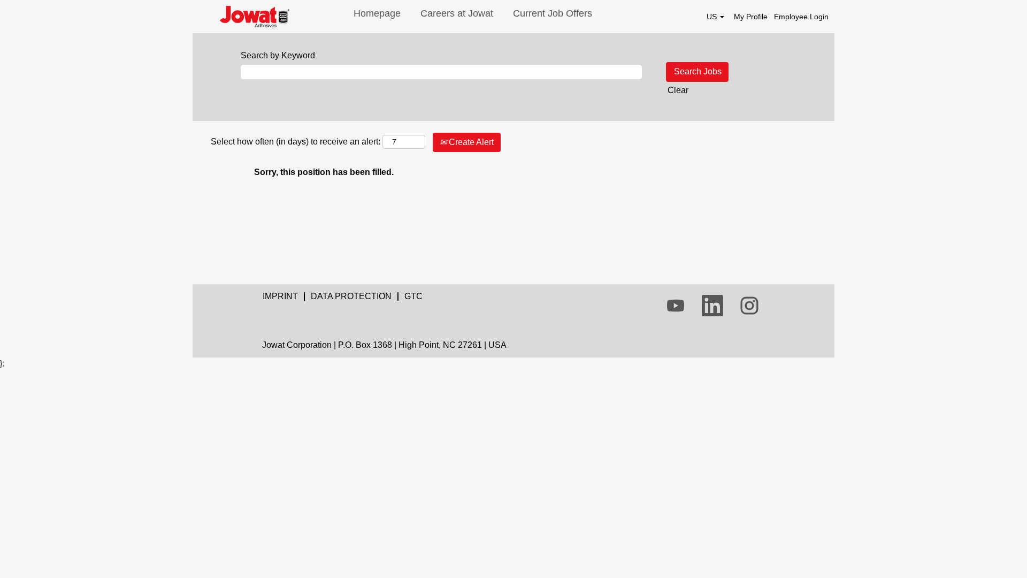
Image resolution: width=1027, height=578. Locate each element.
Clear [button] (678, 90)
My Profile (751, 16)
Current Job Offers (552, 13)
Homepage (377, 13)
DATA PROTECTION (351, 296)
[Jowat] (254, 16)
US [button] (713, 16)
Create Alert (470, 142)
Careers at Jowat (456, 13)
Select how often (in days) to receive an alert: (295, 141)
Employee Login (801, 16)
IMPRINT (280, 296)
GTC (413, 296)
